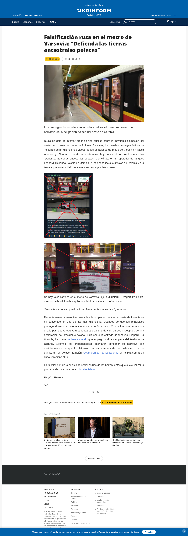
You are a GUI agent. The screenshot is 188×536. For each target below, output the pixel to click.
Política (74, 502)
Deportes (40, 21)
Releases (48, 508)
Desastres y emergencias (81, 523)
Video (46, 504)
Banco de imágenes (33, 15)
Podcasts (49, 489)
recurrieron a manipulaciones (101, 352)
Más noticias (94, 458)
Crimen (74, 520)
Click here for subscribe (117, 402)
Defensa (74, 509)
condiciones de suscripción (103, 501)
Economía (28, 21)
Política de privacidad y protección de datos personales (106, 511)
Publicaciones (51, 493)
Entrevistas (50, 497)
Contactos (115, 21)
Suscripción (17, 15)
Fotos (47, 500)
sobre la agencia (103, 493)
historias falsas (86, 369)
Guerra (15, 21)
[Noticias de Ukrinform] (94, 10)
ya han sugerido (77, 339)
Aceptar (149, 532)
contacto (100, 497)
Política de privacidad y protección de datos (118, 532)
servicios (100, 506)
